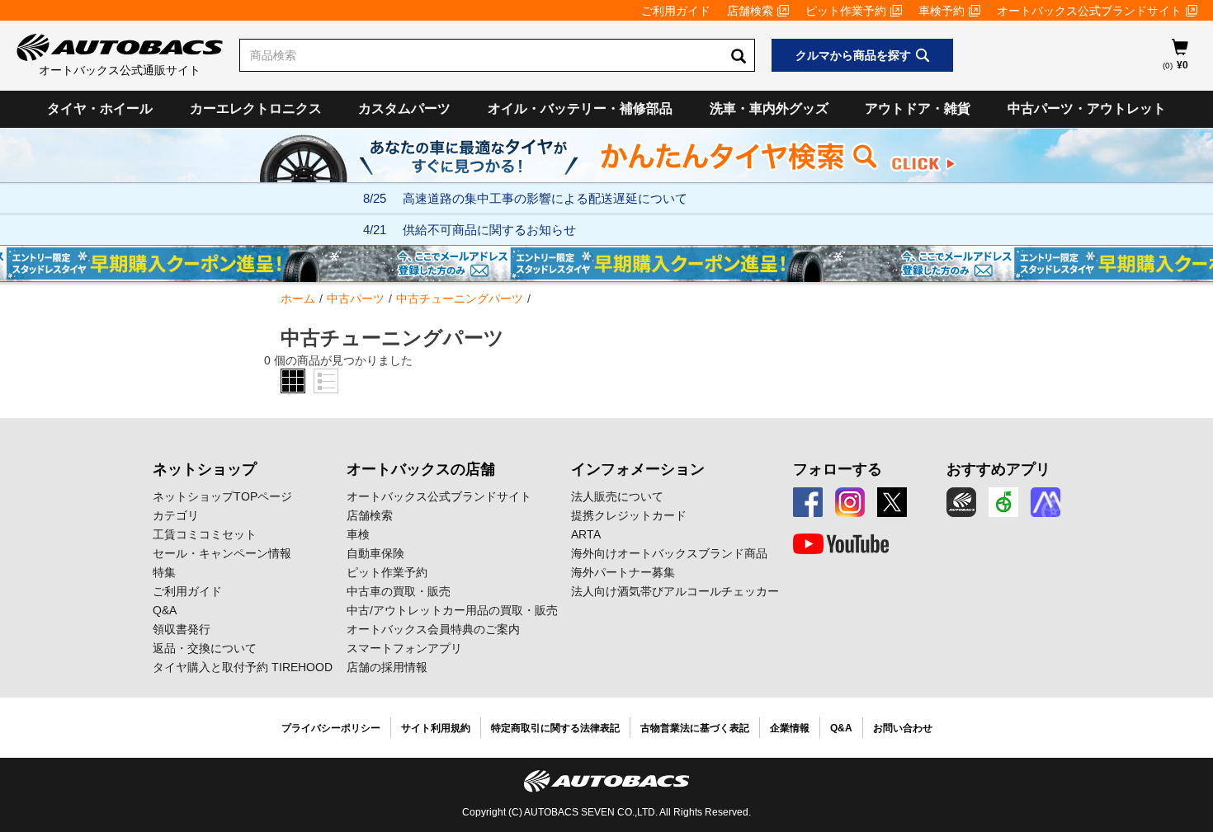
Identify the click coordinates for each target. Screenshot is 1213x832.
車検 (358, 534)
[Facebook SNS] (808, 502)
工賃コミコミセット (205, 534)
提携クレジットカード (629, 515)
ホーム (298, 298)
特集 (164, 572)
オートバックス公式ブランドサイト (1089, 10)
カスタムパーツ (404, 108)
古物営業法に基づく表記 (694, 728)
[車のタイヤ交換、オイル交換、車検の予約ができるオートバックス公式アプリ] (961, 502)
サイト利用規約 (435, 728)
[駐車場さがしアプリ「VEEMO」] (1003, 502)
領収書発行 (181, 629)
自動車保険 (375, 553)
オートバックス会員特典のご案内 (433, 629)
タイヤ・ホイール (100, 108)
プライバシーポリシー (330, 728)
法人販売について (617, 496)
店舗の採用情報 (387, 667)
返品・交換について (205, 648)
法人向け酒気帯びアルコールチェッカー (675, 591)
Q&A (165, 610)
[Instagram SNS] (850, 502)
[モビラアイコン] (1045, 502)
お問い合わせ (902, 728)
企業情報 (789, 728)
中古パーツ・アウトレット (1087, 108)
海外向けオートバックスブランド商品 (669, 553)
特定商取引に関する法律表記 (555, 728)
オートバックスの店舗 (421, 469)
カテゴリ (176, 515)
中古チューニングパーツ (459, 298)
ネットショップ (205, 469)
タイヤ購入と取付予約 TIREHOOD (243, 667)
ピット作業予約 (845, 10)
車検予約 (941, 10)
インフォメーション (638, 469)
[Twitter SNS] (892, 502)
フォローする (837, 469)
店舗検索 (750, 10)
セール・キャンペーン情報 (222, 553)
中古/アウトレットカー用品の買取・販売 (452, 610)
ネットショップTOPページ (222, 496)
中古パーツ (356, 298)
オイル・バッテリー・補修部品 (580, 108)
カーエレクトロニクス (256, 108)
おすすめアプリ (998, 469)
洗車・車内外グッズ (769, 108)
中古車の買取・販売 (399, 591)
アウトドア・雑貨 (917, 108)
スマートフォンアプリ (404, 648)
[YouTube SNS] (841, 544)
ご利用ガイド (675, 10)
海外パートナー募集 (623, 572)
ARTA (586, 534)
